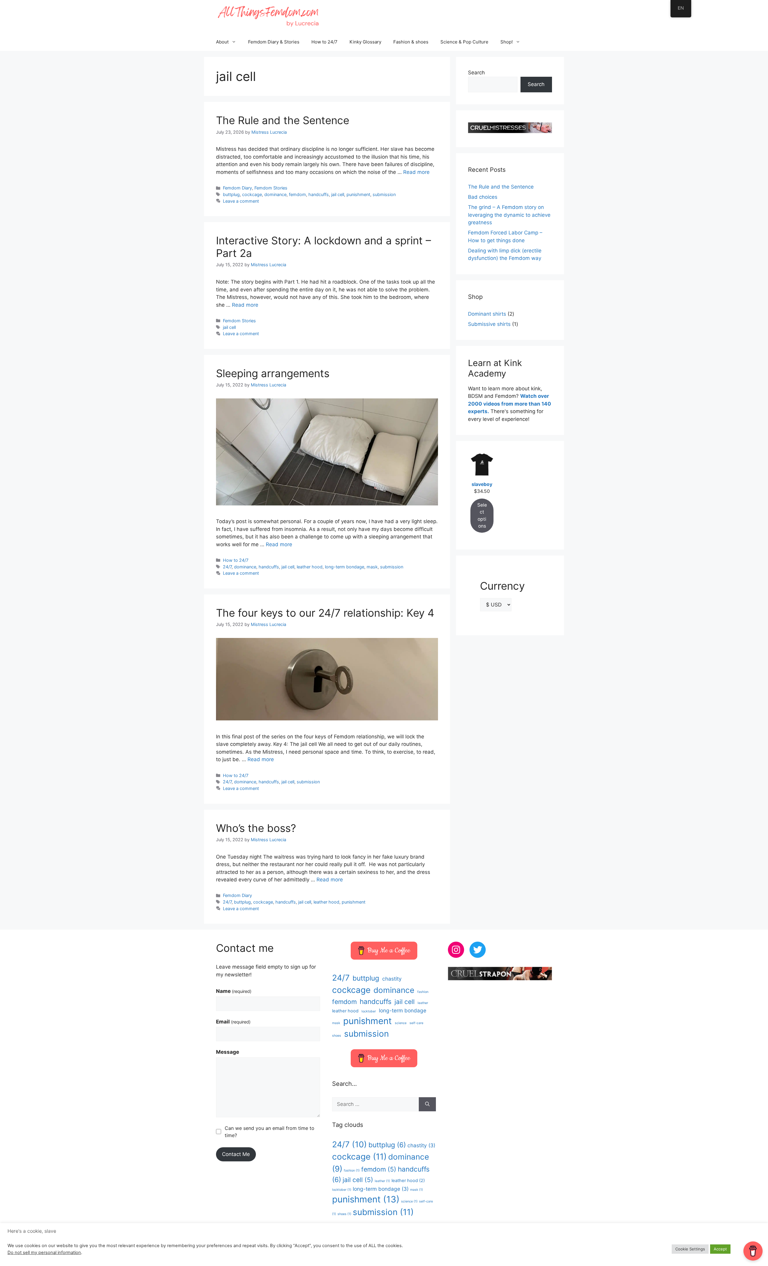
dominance (275, 194)
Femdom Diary (237, 187)
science (400, 1023)
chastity (392, 979)
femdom (297, 194)
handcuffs (318, 194)
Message (227, 1052)
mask (372, 566)
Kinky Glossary (365, 42)
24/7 (227, 566)
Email (233, 1022)
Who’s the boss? (256, 828)
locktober (369, 1011)
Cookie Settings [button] (690, 1249)
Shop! (506, 42)
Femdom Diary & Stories (273, 42)
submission (384, 194)
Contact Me (236, 1154)
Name (233, 991)
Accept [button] (720, 1249)
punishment (358, 194)
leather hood (309, 566)
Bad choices (482, 197)
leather (423, 1003)
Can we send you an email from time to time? (269, 1131)
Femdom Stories (270, 187)
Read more (416, 172)
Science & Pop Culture (464, 42)
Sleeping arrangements (272, 373)
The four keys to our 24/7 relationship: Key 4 (325, 612)
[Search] (427, 1104)
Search (476, 73)
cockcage (252, 194)
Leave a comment (241, 201)
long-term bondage (344, 566)
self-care (416, 1023)
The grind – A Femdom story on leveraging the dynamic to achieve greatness (509, 214)
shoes (336, 1036)
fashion (422, 992)
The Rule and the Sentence (282, 120)
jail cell (337, 194)
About (222, 42)
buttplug (231, 194)
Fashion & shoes (410, 42)
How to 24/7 (324, 42)
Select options (482, 515)
